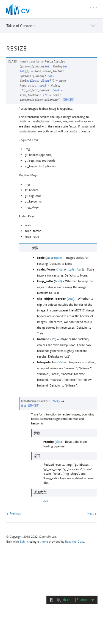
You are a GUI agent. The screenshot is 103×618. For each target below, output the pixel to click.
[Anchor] (30, 47)
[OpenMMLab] (18, 9)
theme (44, 541)
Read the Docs (74, 541)
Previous (15, 513)
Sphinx (24, 541)
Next (90, 513)
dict (45, 501)
